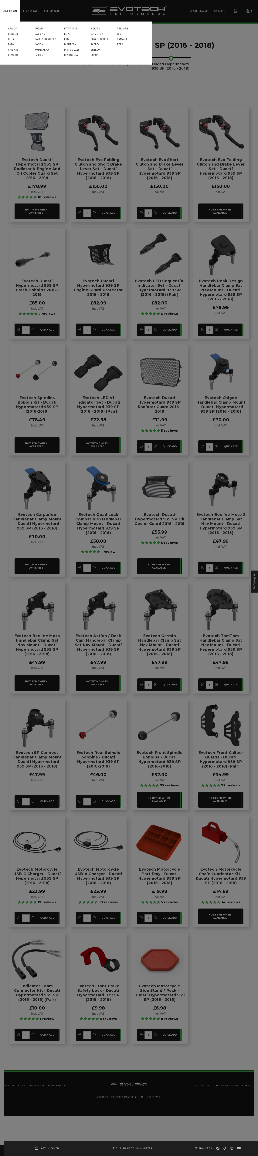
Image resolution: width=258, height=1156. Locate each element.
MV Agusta (71, 55)
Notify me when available (36, 211)
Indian (39, 55)
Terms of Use (36, 1085)
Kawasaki (70, 28)
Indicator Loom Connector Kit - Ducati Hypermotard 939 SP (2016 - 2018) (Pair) (37, 993)
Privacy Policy (56, 1085)
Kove (67, 33)
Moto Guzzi (71, 49)
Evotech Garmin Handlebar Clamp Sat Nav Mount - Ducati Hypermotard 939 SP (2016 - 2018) (159, 644)
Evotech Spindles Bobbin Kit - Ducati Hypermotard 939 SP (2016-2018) (37, 404)
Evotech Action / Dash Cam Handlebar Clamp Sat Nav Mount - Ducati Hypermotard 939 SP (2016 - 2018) (98, 644)
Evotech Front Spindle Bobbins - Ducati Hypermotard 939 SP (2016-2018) (160, 759)
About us (9, 1085)
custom (51, 10)
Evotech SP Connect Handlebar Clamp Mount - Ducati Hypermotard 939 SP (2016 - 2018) (37, 759)
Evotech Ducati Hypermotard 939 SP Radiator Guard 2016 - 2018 (160, 404)
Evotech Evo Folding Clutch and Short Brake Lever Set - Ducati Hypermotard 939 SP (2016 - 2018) (98, 168)
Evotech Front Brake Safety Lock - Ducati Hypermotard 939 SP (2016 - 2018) (98, 993)
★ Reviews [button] (254, 582)
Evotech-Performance (119, 1097)
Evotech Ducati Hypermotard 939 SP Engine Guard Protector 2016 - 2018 (98, 288)
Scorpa (95, 44)
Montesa (70, 44)
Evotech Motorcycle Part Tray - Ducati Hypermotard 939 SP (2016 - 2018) (159, 876)
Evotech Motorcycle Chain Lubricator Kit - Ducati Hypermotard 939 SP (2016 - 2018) (221, 876)
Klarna (246, 1085)
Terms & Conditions (226, 1085)
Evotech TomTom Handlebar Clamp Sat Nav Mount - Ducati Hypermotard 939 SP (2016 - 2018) (220, 644)
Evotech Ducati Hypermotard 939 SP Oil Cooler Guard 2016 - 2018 (160, 519)
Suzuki (95, 55)
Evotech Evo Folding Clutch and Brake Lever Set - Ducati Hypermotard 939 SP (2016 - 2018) (221, 168)
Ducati (39, 28)
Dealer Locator (199, 10)
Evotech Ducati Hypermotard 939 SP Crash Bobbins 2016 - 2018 (37, 288)
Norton (96, 28)
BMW (11, 44)
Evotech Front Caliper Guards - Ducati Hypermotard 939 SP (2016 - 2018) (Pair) (220, 759)
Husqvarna (42, 49)
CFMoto (13, 55)
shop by (10, 10)
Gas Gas (40, 33)
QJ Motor (97, 33)
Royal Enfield (100, 39)
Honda (39, 44)
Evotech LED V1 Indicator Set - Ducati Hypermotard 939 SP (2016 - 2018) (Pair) (98, 404)
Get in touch (50, 1148)
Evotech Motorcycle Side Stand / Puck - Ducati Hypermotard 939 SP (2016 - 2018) (159, 993)
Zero (120, 44)
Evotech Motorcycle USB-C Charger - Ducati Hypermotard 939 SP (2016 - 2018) (37, 876)
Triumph (122, 28)
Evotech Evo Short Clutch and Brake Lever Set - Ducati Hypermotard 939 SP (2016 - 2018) (160, 168)
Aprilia (13, 28)
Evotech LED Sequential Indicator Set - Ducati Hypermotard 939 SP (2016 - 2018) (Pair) (160, 288)
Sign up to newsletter (136, 1148)
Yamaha (122, 39)
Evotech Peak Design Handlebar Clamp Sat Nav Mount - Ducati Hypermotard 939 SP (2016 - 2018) (221, 290)
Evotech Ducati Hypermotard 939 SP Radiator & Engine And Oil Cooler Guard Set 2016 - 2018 (37, 168)
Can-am (13, 49)
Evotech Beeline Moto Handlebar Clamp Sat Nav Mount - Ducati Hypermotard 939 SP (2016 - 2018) (37, 644)
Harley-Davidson (46, 39)
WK (119, 33)
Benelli (13, 33)
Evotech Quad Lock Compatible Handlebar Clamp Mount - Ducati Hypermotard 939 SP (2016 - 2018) (98, 523)
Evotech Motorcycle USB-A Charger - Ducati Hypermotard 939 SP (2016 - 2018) (98, 876)
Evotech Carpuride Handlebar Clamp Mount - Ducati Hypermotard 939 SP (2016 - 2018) (37, 521)
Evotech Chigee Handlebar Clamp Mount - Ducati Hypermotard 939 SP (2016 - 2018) (221, 404)
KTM (66, 39)
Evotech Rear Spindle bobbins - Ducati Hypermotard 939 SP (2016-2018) (98, 759)
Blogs (21, 1085)
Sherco (95, 49)
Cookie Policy (203, 1085)
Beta (11, 39)
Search (217, 10)
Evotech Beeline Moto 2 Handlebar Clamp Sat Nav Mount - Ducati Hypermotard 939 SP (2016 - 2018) (221, 523)
